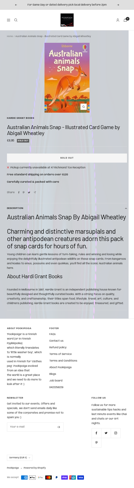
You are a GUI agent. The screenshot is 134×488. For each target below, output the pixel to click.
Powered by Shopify (35, 468)
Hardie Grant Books (20, 118)
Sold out (67, 158)
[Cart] (125, 20)
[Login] (117, 20)
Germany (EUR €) (18, 458)
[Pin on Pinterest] (23, 192)
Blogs (52, 374)
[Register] (58, 427)
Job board (55, 380)
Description (15, 208)
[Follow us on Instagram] (115, 433)
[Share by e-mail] (35, 192)
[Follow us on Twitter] (106, 433)
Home (10, 36)
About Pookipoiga (60, 367)
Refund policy (57, 347)
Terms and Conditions (63, 360)
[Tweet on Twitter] (29, 192)
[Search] (15, 20)
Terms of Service (60, 354)
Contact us (56, 341)
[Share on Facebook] (19, 192)
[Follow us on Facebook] (96, 433)
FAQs (52, 334)
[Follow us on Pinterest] (96, 442)
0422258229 (56, 387)
